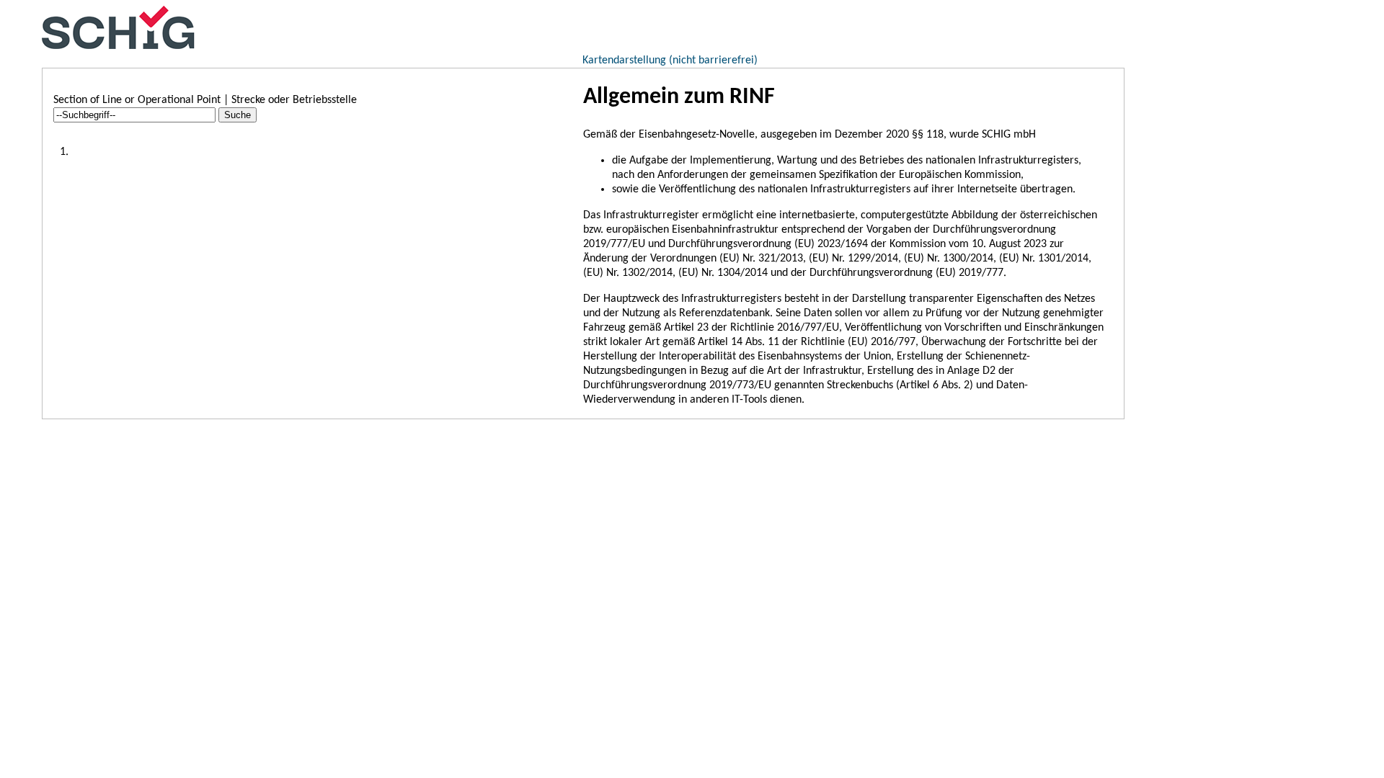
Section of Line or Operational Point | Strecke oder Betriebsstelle (205, 100)
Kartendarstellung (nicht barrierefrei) (670, 60)
